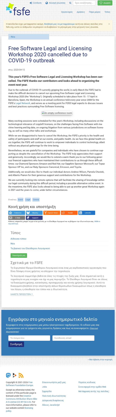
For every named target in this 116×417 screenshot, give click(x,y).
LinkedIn (88, 213)
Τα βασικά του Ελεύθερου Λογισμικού (30, 248)
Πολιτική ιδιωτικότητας (54, 396)
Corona (36, 199)
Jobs (44, 387)
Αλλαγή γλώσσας (57, 3)
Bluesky (35, 213)
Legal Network (23, 103)
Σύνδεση (37, 3)
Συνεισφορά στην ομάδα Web (92, 387)
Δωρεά (106, 3)
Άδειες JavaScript (51, 405)
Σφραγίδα (47, 391)
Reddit (70, 213)
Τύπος (107, 12)
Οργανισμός (67, 12)
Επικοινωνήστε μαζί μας (54, 382)
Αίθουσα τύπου (18, 238)
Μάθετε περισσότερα (21, 294)
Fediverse (17, 213)
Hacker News (53, 213)
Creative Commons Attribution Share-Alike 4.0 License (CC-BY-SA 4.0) (21, 399)
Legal (28, 199)
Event (20, 199)
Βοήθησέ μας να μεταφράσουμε (59, 24)
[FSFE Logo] (18, 9)
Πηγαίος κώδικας (87, 382)
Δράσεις (81, 12)
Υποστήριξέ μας (18, 255)
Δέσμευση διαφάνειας (53, 400)
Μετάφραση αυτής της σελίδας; (93, 391)
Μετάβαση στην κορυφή (100, 359)
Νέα (13, 36)
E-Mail (17, 218)
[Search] (70, 2)
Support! (35, 218)
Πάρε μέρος (95, 12)
